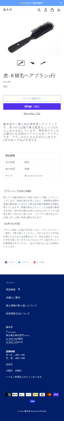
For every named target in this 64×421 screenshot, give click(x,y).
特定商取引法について (18, 313)
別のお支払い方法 (32, 113)
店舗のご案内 (13, 297)
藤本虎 (7, 9)
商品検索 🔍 (13, 289)
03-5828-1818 (11, 338)
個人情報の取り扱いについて (21, 305)
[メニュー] (59, 9)
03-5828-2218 (12, 342)
